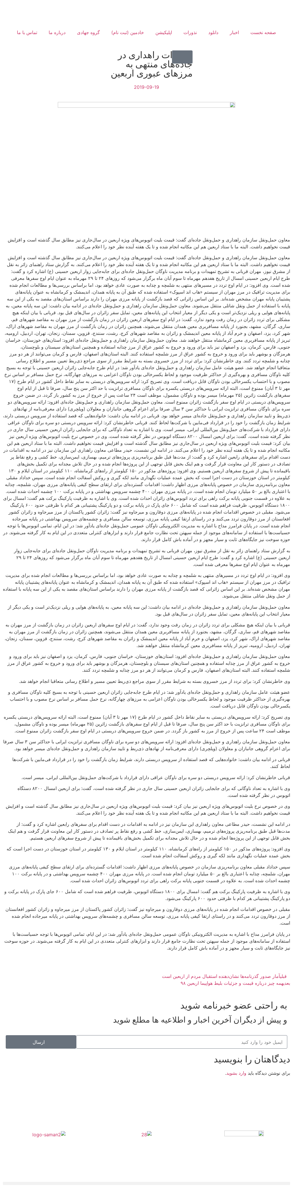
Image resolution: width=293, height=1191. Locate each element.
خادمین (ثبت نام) (127, 32)
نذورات (190, 32)
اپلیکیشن (163, 32)
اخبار (234, 32)
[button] (182, 57)
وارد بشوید (236, 1073)
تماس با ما (27, 32)
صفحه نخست (263, 32)
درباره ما (57, 32)
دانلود (213, 32)
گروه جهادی (88, 32)
